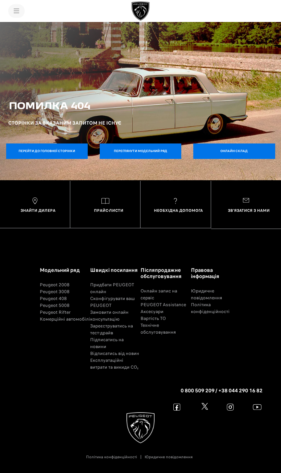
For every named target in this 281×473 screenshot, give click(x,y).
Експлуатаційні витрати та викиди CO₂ (114, 363)
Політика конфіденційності (210, 308)
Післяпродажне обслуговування (161, 273)
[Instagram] (230, 407)
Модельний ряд (60, 270)
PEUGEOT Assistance (163, 304)
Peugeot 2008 (55, 284)
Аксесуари (151, 311)
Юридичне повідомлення (206, 294)
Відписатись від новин (114, 353)
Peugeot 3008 (55, 291)
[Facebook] (177, 407)
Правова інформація (205, 273)
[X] (203, 407)
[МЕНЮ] (16, 11)
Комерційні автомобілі (65, 319)
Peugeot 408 (53, 298)
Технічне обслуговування (158, 328)
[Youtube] (257, 407)
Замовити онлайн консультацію (109, 315)
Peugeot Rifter (55, 312)
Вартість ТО (153, 318)
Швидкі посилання (114, 270)
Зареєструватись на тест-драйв (111, 329)
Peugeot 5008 (55, 305)
